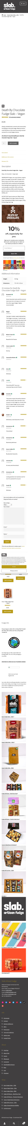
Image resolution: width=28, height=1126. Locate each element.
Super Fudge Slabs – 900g (10, 1091)
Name (5, 534)
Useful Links (7, 1035)
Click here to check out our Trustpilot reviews (14, 661)
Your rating (7, 503)
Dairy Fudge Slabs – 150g (10, 1085)
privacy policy (16, 258)
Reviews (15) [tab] (5, 161)
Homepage (6, 1018)
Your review (7, 506)
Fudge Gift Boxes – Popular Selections (13, 1097)
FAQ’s (5, 1027)
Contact (6, 1021)
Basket (21, 1122)
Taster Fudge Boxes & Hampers (11, 1099)
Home (4, 15)
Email (5, 527)
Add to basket (13, 143)
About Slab (6, 1053)
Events (5, 1056)
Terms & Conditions (9, 1032)
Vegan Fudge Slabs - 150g (13, 15)
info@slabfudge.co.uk (10, 992)
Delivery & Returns (8, 1024)
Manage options (14, 570)
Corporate (6, 1062)
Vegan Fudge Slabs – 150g (10, 1088)
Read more (20, 578)
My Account (6, 1029)
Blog (5, 1067)
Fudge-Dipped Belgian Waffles (11, 1105)
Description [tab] (5, 152)
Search (14, 1123)
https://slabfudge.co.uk (10, 994)
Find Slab (6, 1050)
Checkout (6, 1073)
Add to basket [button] (8, 580)
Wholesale (6, 1059)
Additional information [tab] (8, 157)
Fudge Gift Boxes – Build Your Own (12, 1094)
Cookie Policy (7, 1038)
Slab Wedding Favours (9, 1064)
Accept (14, 566)
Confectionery (7, 1108)
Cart (5, 1070)
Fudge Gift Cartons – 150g (10, 1102)
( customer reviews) (15, 117)
